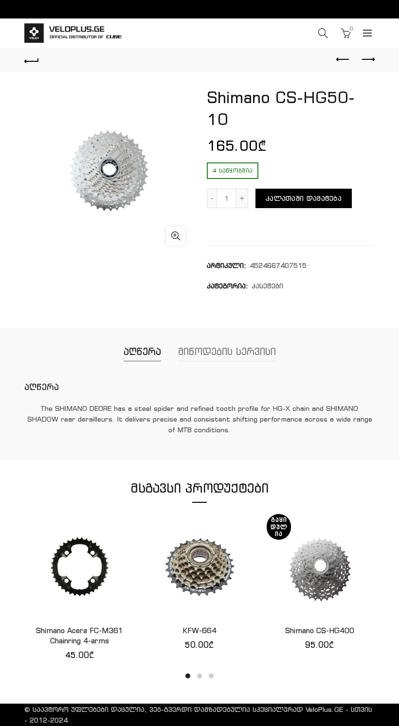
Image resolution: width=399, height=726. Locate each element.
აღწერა (142, 351)
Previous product (343, 60)
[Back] (31, 60)
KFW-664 (199, 630)
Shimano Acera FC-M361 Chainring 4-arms (79, 635)
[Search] (323, 33)
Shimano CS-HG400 (319, 630)
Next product (367, 60)
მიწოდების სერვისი (227, 351)
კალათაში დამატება (304, 198)
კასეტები (267, 286)
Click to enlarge (175, 236)
